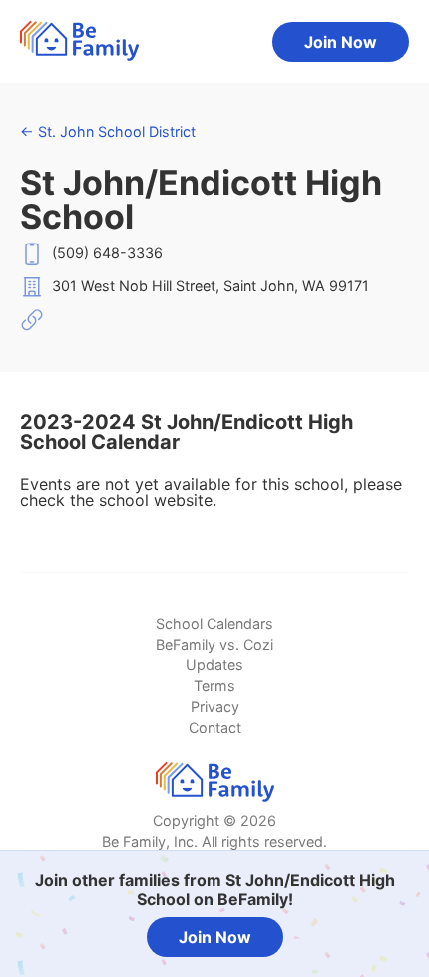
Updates (214, 664)
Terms (214, 685)
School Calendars (214, 623)
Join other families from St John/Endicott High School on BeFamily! (215, 889)
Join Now (340, 42)
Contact (215, 727)
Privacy (215, 706)
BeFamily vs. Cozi (214, 644)
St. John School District (108, 131)
